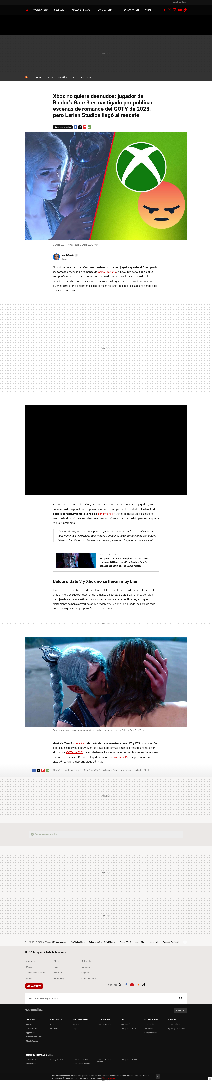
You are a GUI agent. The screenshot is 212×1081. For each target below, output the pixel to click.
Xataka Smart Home (34, 1037)
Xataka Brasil (31, 1064)
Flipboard (84, 127)
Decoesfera (149, 1028)
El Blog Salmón (174, 1024)
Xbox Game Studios (35, 972)
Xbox (78, 770)
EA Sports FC (85, 77)
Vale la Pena (40, 9)
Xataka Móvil (31, 1028)
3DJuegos (54, 1024)
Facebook (164, 10)
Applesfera (30, 1033)
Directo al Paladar (104, 1024)
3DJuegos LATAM (57, 1059)
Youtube (180, 10)
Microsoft (127, 770)
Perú (56, 967)
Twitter (169, 10)
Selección (60, 9)
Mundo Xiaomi (32, 1041)
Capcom (85, 972)
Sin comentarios (64, 127)
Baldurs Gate (111, 770)
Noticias (69, 770)
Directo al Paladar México (104, 1060)
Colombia (86, 961)
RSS (138, 984)
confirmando (105, 513)
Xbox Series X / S (91, 770)
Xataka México (32, 1059)
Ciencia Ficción (88, 978)
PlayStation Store (78, 942)
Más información (109, 1078)
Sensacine (77, 1024)
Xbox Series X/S (81, 9)
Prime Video (62, 77)
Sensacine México (80, 1059)
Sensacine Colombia (81, 1064)
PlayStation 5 (104, 9)
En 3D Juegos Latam (108, 555)
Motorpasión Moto (128, 1028)
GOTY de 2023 (74, 752)
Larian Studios (144, 770)
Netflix (50, 77)
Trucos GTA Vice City (171, 942)
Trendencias (149, 1024)
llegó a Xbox (79, 743)
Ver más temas (34, 986)
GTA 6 (73, 77)
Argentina (30, 961)
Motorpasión (126, 1024)
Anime (148, 9)
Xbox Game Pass (120, 757)
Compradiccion (150, 1033)
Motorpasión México (129, 1059)
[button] (69, 255)
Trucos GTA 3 (125, 942)
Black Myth (154, 942)
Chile (56, 961)
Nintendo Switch (128, 9)
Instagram (174, 10)
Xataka (29, 1024)
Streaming (59, 978)
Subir (178, 1010)
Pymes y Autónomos (176, 1028)
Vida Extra (54, 1028)
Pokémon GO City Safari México (102, 942)
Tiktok (185, 10)
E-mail (89, 127)
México (29, 967)
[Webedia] (180, 2)
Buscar (180, 998)
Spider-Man (140, 942)
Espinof (76, 1028)
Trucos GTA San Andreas (55, 942)
